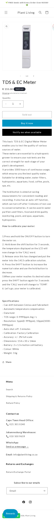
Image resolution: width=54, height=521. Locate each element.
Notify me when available (27, 132)
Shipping (5, 93)
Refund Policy (13, 403)
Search (9, 389)
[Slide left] (20, 76)
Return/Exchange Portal (18, 472)
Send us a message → (17, 446)
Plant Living (30, 516)
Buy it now (27, 123)
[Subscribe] (44, 490)
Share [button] (9, 362)
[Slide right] (33, 76)
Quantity (6, 98)
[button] (6, 12)
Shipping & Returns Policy (19, 396)
